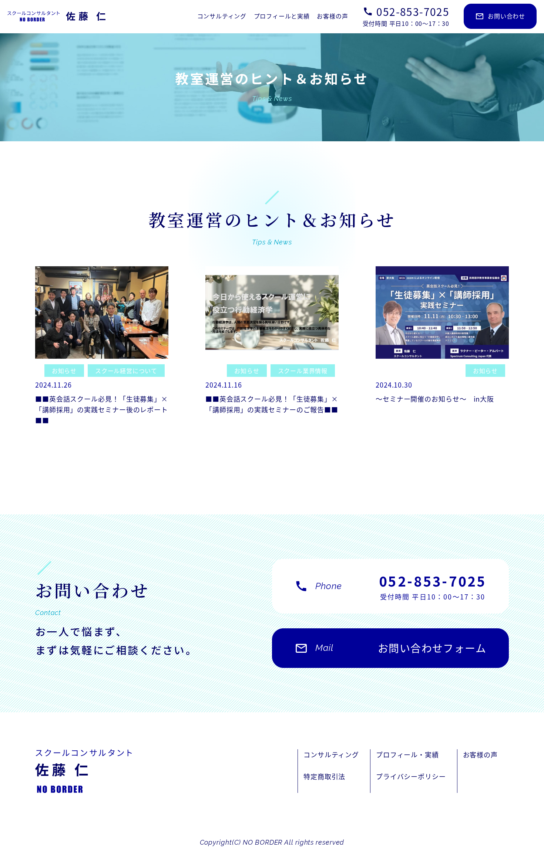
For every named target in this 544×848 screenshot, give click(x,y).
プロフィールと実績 (282, 15)
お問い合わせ (500, 16)
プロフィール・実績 (407, 754)
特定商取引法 (324, 776)
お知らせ (64, 370)
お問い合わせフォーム (390, 648)
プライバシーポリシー (411, 776)
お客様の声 (332, 15)
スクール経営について (126, 370)
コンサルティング (221, 15)
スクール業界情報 (303, 370)
